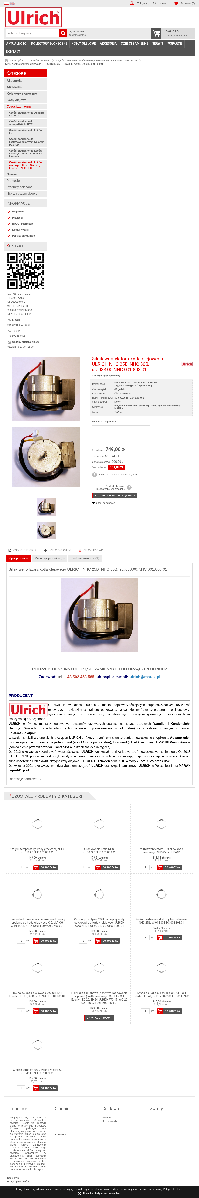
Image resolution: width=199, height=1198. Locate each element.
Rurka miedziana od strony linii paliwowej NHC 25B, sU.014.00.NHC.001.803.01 (161, 921)
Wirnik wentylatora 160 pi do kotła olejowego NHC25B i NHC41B (161, 850)
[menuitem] (16, 44)
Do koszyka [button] (48, 867)
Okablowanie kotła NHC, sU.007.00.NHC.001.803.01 (99, 850)
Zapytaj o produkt (25, 550)
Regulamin (18, 211)
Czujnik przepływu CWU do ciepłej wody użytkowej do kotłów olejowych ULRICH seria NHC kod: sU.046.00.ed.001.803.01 (99, 923)
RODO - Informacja (22, 223)
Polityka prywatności (23, 235)
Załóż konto (159, 3)
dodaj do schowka (105, 503)
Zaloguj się (143, 3)
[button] (7, 3)
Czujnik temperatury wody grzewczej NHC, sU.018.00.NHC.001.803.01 (37, 850)
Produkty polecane (19, 187)
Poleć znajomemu (60, 550)
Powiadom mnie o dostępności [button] (115, 495)
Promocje (13, 180)
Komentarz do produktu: (104, 421)
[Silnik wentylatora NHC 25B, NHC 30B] (46, 389)
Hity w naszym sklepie (22, 193)
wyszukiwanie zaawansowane (77, 33)
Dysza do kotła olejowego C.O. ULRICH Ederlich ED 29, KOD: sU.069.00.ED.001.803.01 (37, 994)
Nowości (13, 174)
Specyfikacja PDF (94, 550)
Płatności (17, 217)
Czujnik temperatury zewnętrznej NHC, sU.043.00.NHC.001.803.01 (37, 1071)
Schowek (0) (188, 3)
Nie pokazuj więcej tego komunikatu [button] (102, 1193)
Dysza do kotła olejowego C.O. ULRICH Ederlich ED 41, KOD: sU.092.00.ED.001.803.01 (161, 994)
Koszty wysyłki (20, 229)
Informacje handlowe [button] (23, 779)
